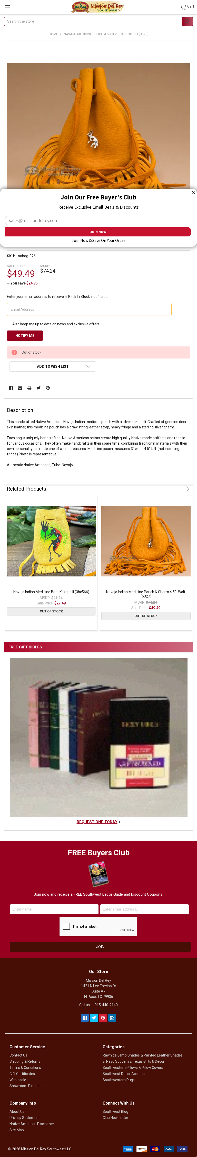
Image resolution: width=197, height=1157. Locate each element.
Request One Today (97, 822)
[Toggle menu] (7, 7)
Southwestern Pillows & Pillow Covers (133, 1068)
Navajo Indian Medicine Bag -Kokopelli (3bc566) (51, 592)
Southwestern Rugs (119, 1080)
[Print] (29, 388)
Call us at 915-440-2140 (98, 1005)
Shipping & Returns (24, 1061)
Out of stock (51, 611)
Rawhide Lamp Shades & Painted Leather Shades (143, 1055)
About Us (16, 1111)
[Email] (20, 388)
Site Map (16, 1130)
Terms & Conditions (25, 1068)
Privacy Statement (24, 1118)
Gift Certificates (22, 1074)
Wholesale (17, 1080)
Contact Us (18, 1055)
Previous (181, 489)
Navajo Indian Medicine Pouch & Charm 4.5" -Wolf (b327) (145, 594)
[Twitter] (39, 388)
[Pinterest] (48, 388)
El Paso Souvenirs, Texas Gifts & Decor (133, 1061)
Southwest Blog (115, 1111)
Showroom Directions (26, 1086)
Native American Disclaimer (31, 1124)
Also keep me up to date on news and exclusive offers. (56, 324)
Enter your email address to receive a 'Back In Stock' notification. (58, 297)
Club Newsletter (115, 1118)
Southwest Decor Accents (124, 1074)
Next (187, 489)
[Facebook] (11, 388)
